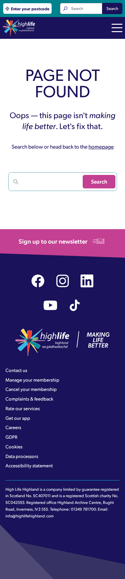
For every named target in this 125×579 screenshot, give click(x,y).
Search (112, 8)
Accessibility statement (29, 465)
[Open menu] (117, 28)
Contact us (16, 370)
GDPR (11, 437)
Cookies (13, 446)
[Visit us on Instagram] (63, 281)
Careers (13, 427)
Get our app (17, 418)
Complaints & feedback (29, 399)
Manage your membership (32, 380)
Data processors (21, 456)
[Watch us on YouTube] (50, 305)
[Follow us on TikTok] (75, 305)
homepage (101, 146)
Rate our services (22, 408)
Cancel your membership (31, 389)
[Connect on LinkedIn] (87, 281)
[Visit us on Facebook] (38, 281)
